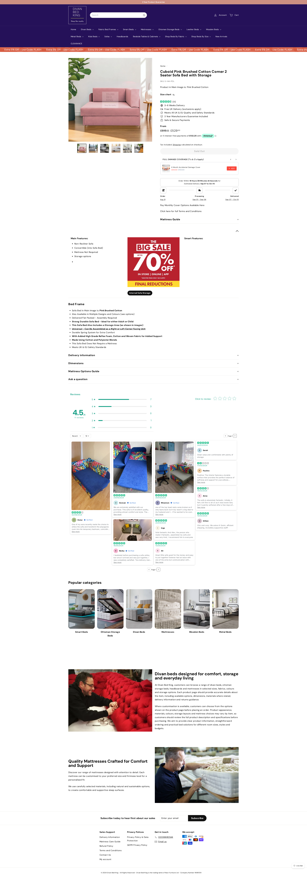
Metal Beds (76, 36)
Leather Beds (193, 29)
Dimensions (75, 363)
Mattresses (146, 29)
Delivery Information (110, 837)
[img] (166, 102)
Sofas (107, 36)
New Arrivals (221, 36)
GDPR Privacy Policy (137, 845)
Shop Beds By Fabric (175, 36)
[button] (122, 399)
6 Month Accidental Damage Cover (185, 167)
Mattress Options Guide (83, 371)
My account (105, 859)
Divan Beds (86, 29)
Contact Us (105, 855)
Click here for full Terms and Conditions (180, 211)
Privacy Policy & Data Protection (137, 839)
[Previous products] (230, 159)
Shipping (177, 145)
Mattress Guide (170, 219)
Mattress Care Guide (110, 841)
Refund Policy (106, 846)
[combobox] (118, 15)
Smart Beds (128, 29)
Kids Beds (93, 36)
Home (73, 29)
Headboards (122, 36)
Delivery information (81, 355)
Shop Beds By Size (200, 36)
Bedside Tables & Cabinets (146, 36)
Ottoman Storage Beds (169, 29)
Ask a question (77, 379)
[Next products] (236, 159)
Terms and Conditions (111, 850)
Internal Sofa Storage (139, 293)
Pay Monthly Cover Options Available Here (182, 205)
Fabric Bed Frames (107, 29)
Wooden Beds (212, 29)
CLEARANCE (76, 43)
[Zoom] (110, 100)
